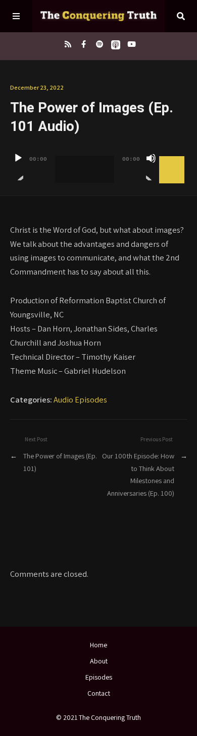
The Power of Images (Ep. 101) (60, 462)
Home (98, 644)
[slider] (173, 157)
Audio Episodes (80, 399)
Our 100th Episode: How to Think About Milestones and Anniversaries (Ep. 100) (138, 474)
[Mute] (151, 166)
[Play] (18, 166)
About (99, 660)
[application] (98, 161)
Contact (98, 693)
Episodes (98, 677)
